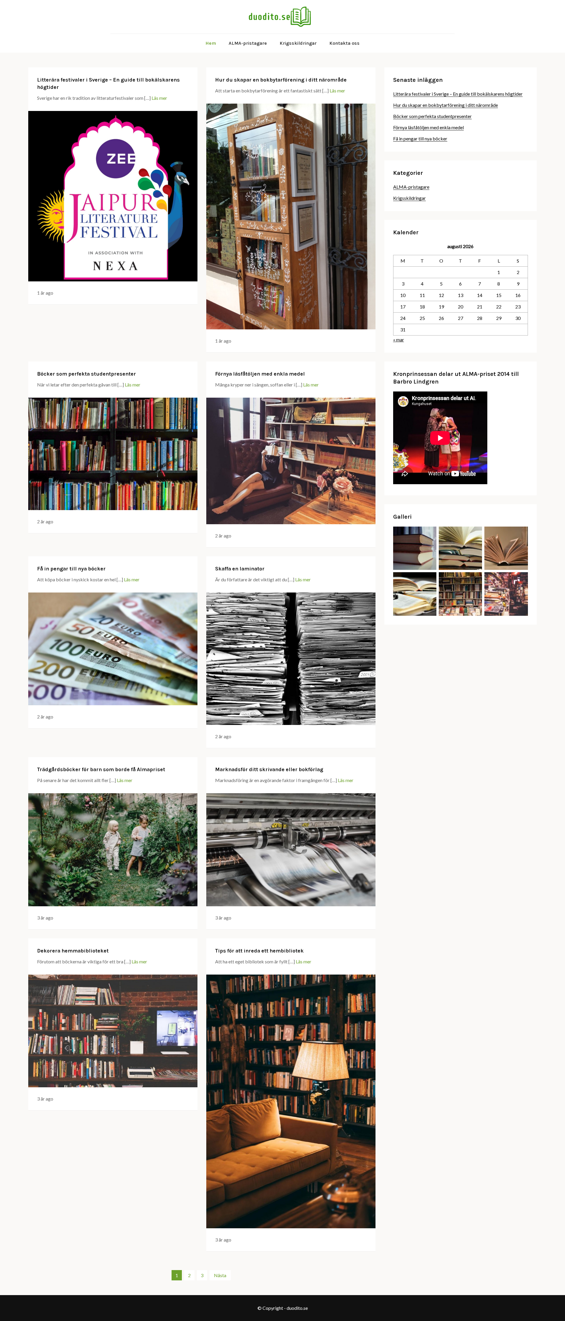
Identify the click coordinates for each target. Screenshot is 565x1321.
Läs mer (159, 98)
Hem (210, 43)
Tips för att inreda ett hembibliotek (259, 950)
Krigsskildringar (298, 43)
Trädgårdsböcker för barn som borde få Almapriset (101, 769)
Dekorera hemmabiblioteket (73, 950)
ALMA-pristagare (248, 43)
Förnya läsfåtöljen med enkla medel (260, 374)
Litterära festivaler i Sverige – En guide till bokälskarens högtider (458, 94)
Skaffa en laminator (240, 568)
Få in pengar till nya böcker (71, 568)
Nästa (220, 1275)
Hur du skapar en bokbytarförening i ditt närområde (281, 80)
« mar (398, 339)
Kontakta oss (344, 43)
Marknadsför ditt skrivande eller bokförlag (269, 769)
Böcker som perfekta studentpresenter (86, 374)
